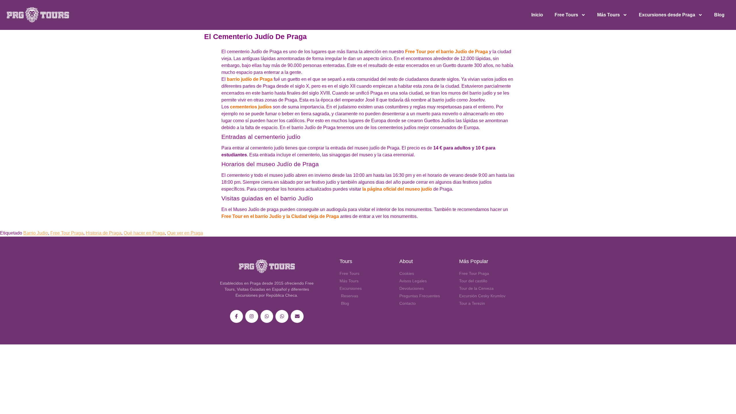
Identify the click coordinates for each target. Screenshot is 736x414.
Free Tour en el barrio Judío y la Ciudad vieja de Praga (280, 216)
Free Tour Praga (66, 233)
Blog (719, 14)
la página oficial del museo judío (397, 189)
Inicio (537, 14)
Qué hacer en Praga (144, 233)
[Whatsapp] (266, 316)
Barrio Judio (35, 233)
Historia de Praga (103, 233)
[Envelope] (297, 316)
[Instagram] (251, 316)
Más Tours (608, 14)
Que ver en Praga (185, 233)
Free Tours (566, 14)
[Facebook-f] (236, 316)
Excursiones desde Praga (667, 14)
